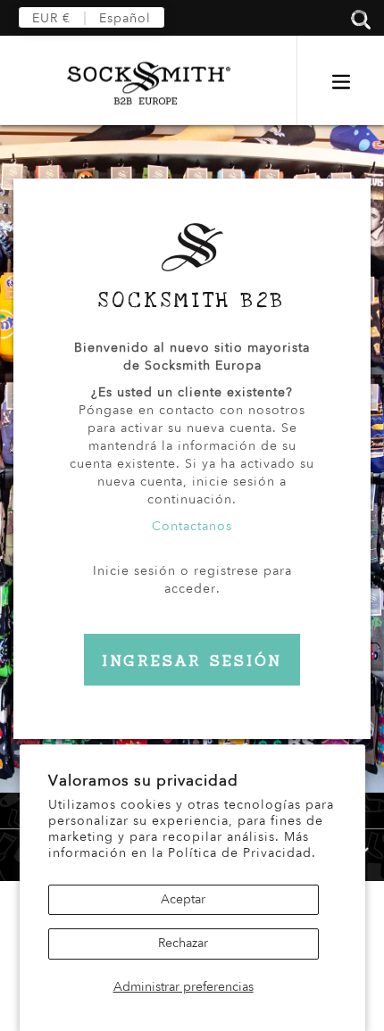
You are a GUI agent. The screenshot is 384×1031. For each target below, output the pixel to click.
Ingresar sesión (192, 660)
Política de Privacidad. (242, 852)
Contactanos (192, 526)
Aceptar (183, 899)
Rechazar (183, 943)
